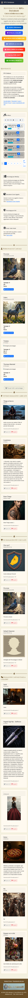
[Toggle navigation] (25, 2)
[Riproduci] (18, 125)
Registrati (14, 101)
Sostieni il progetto (15, 60)
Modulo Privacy (8, 981)
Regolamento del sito (18, 981)
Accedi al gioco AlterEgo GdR (15, 38)
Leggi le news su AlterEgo (15, 49)
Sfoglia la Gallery (15, 33)
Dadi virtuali (9, 235)
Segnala (15, 432)
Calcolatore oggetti (14, 55)
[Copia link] (21, 125)
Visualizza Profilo (9, 289)
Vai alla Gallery (7, 101)
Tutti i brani (24, 164)
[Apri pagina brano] (18, 128)
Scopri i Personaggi (14, 27)
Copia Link (7, 432)
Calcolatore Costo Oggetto (13, 201)
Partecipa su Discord (15, 44)
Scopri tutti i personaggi (15, 388)
